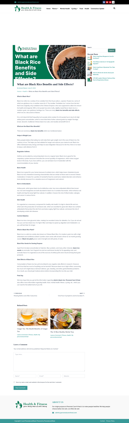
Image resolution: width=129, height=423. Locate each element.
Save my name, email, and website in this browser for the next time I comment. (39, 382)
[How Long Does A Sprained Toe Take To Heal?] (89, 68)
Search (89, 47)
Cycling (73, 8)
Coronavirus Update (97, 8)
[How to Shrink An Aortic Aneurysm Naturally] (89, 74)
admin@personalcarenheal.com (28, 2)
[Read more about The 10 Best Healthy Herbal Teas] (65, 319)
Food (81, 8)
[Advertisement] (64, 26)
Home (48, 8)
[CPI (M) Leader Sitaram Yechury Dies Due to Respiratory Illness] (89, 79)
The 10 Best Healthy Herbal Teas (62, 332)
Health (87, 8)
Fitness (54, 8)
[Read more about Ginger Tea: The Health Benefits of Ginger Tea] (32, 317)
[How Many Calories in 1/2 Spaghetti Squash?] (89, 63)
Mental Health (65, 8)
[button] (114, 8)
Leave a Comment (22, 334)
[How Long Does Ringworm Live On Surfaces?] (89, 57)
